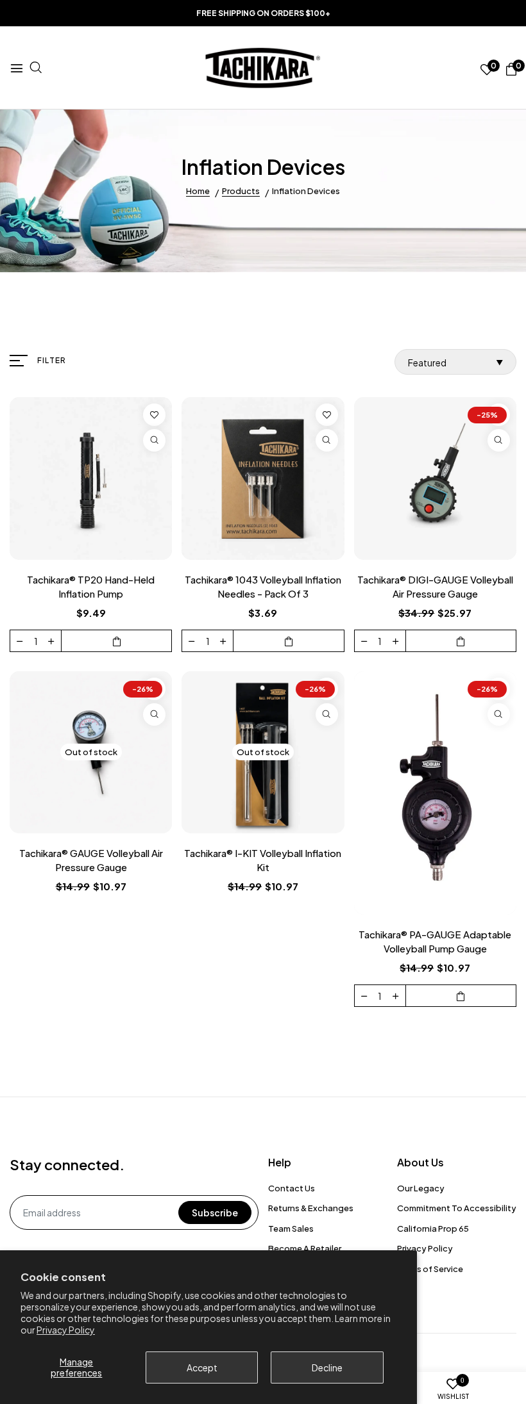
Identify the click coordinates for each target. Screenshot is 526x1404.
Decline (327, 1367)
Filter (51, 360)
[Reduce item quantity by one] (19, 640)
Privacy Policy (66, 1329)
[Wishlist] (154, 415)
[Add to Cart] (116, 641)
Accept (202, 1367)
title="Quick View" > (154, 440)
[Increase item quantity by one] (51, 640)
